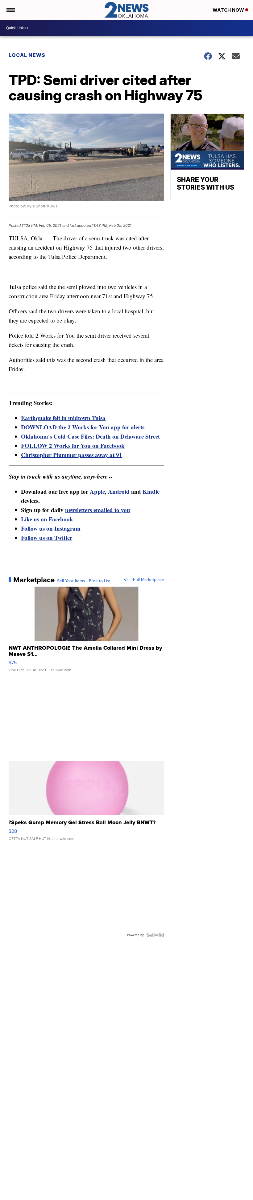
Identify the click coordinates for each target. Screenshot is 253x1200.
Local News (27, 55)
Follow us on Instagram (51, 528)
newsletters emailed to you (97, 510)
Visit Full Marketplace (144, 580)
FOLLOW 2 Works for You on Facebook (73, 445)
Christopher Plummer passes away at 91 (71, 455)
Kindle (151, 491)
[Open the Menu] (10, 10)
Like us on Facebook (47, 519)
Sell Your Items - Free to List (83, 581)
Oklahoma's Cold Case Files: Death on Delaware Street (90, 436)
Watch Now (229, 10)
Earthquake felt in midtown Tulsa (63, 418)
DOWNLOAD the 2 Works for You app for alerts (82, 427)
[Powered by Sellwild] (155, 935)
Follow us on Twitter (46, 537)
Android (119, 491)
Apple (97, 491)
